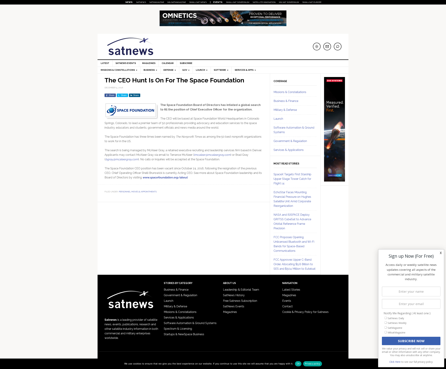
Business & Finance (286, 101)
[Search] (337, 46)
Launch (278, 118)
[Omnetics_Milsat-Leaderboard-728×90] (223, 24)
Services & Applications (289, 150)
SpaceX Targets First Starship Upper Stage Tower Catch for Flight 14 (292, 179)
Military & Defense (285, 110)
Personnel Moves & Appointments (138, 191)
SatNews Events (126, 63)
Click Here (395, 361)
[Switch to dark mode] (317, 46)
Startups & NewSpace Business (184, 334)
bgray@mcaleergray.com (121, 159)
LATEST (105, 63)
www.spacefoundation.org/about (165, 177)
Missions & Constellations (290, 92)
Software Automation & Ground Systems (190, 323)
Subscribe (186, 63)
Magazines (148, 63)
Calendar (168, 63)
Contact (287, 306)
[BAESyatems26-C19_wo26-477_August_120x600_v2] (334, 180)
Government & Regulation (290, 141)
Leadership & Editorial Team (241, 289)
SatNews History (234, 295)
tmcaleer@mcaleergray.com (212, 154)
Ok (298, 363)
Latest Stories (291, 289)
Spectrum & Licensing (178, 328)
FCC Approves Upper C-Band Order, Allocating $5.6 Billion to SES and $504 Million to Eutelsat (295, 264)
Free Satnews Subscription (240, 300)
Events (286, 300)
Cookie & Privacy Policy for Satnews (305, 312)
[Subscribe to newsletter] (327, 46)
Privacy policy (312, 363)
